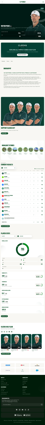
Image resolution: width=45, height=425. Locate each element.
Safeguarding (26, 420)
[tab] (3, 61)
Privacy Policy (10, 401)
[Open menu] (2, 2)
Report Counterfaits (38, 420)
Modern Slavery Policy (32, 420)
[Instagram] (2, 332)
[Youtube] (22, 410)
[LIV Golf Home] (23, 1)
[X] (4, 332)
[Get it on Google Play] (18, 415)
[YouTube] (9, 332)
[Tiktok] (28, 410)
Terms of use (5, 420)
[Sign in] (43, 2)
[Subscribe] (42, 404)
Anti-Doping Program (20, 420)
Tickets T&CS (15, 420)
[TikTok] (7, 332)
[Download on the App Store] (27, 415)
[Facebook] (12, 332)
